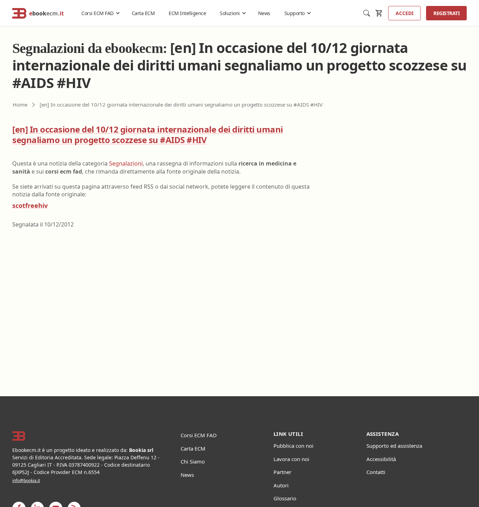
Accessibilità (381, 458)
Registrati (446, 13)
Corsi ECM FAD (97, 13)
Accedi (404, 13)
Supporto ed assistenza (394, 445)
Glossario (285, 498)
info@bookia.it (26, 481)
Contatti (375, 471)
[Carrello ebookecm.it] (379, 13)
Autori (281, 485)
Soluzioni (230, 13)
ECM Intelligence (187, 13)
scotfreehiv (30, 205)
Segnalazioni (126, 163)
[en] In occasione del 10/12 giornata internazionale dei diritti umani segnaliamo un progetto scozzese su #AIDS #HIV (147, 134)
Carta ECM (143, 13)
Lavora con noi (291, 458)
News (264, 13)
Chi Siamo (193, 461)
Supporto (294, 13)
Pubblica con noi (293, 445)
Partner (282, 471)
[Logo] (87, 436)
